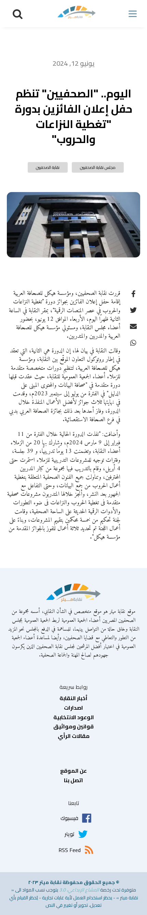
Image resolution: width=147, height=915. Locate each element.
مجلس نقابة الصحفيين (98, 167)
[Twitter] (133, 309)
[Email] (133, 326)
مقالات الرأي (74, 736)
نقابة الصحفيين (47, 167)
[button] (17, 14)
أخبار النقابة (73, 698)
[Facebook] (133, 293)
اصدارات (73, 708)
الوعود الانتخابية (73, 717)
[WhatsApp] (133, 342)
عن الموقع (73, 771)
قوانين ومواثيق (73, 726)
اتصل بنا (73, 780)
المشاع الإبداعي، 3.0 (79, 889)
